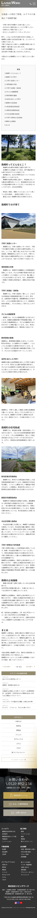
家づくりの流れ (25, 862)
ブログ (18, 748)
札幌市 (4, 849)
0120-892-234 (20, 784)
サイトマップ (25, 875)
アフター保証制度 (26, 865)
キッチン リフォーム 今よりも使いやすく (16, 707)
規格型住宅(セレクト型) (9, 836)
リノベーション (6, 841)
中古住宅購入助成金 (12, 114)
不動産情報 (5, 846)
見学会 (18, 726)
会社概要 (23, 846)
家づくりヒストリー (18, 752)
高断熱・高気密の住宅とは (10, 685)
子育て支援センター (12, 80)
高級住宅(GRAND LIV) (8, 831)
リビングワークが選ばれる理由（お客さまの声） (18, 702)
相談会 (18, 730)
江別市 (4, 854)
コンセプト (5, 829)
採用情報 (23, 857)
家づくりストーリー (27, 841)
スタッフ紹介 (25, 854)
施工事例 (23, 829)
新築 (22, 831)
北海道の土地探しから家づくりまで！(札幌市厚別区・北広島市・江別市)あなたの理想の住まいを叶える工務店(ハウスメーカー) (18, 693)
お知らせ (18, 721)
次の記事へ (29, 667)
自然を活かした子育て (13, 99)
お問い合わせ (25, 867)
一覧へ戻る (18, 667)
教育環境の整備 (11, 95)
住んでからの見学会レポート (11, 679)
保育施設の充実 (11, 84)
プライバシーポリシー (27, 872)
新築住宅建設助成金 (12, 110)
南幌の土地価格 (10, 121)
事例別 (23, 839)
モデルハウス (18, 739)
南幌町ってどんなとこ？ (13, 73)
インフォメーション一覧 (18, 760)
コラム (18, 743)
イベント (18, 735)
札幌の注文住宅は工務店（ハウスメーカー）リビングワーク (14, 907)
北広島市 (4, 852)
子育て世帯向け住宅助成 (13, 117)
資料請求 (23, 870)
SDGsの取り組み (26, 852)
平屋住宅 (4, 839)
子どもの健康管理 (11, 92)
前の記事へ (7, 667)
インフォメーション (8, 862)
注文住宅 (4, 834)
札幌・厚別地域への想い (28, 849)
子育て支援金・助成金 (13, 88)
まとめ (7, 125)
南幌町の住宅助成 (11, 103)
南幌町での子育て (11, 77)
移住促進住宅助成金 (12, 106)
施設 (22, 836)
